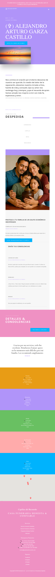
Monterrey (27, 397)
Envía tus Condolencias (13, 109)
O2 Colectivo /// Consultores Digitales (36, 570)
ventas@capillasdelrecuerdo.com (27, 550)
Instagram (27, 559)
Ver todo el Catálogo (39, 329)
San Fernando (27, 440)
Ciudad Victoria (11, 20)
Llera (27, 461)
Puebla (27, 418)
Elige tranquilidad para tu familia (18, 240)
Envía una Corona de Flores (15, 43)
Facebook (27, 557)
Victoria (28, 376)
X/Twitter (27, 562)
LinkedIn (27, 564)
